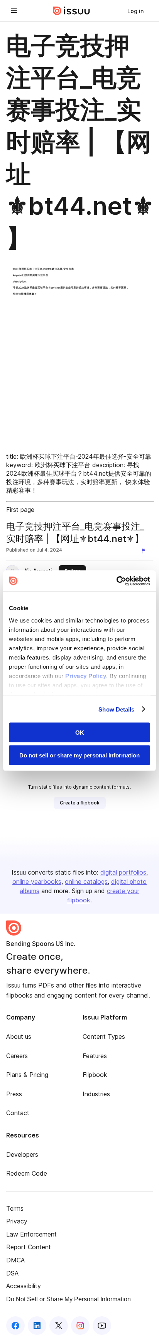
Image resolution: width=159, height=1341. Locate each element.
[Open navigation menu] (14, 11)
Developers (22, 1154)
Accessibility (23, 1286)
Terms (15, 1208)
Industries (96, 1094)
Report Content (28, 1247)
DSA (12, 1273)
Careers (17, 1056)
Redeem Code (26, 1173)
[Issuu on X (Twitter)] (58, 1325)
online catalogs (86, 881)
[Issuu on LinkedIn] (37, 1325)
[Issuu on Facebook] (15, 1325)
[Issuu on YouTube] (102, 1325)
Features (95, 1056)
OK (79, 732)
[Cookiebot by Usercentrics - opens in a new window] (116, 581)
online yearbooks (36, 881)
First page (20, 509)
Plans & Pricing (27, 1075)
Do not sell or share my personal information (79, 755)
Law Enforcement (31, 1234)
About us (18, 1036)
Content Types (104, 1036)
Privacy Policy (85, 675)
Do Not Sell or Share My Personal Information (68, 1299)
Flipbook (95, 1075)
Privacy (16, 1221)
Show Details (116, 709)
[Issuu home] (71, 11)
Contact (17, 1113)
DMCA (15, 1260)
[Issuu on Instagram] (80, 1325)
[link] (135, 11)
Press (14, 1094)
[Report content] (145, 550)
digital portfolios (123, 872)
